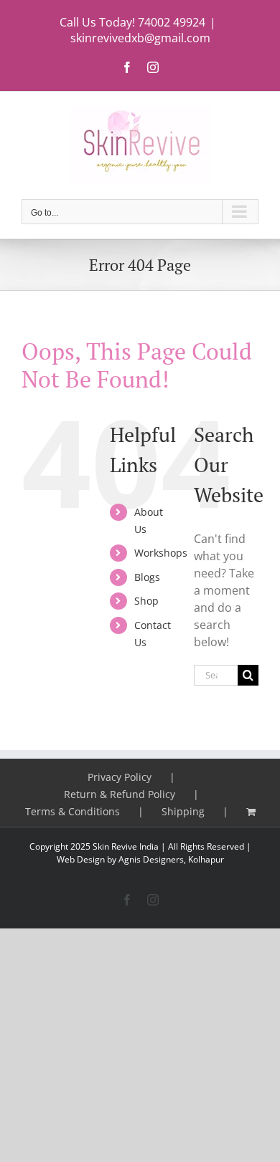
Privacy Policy (119, 777)
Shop (146, 601)
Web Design (81, 859)
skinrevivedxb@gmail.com (140, 38)
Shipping (183, 811)
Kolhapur (206, 859)
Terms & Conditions (72, 811)
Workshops (160, 553)
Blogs (147, 577)
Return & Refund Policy (119, 794)
